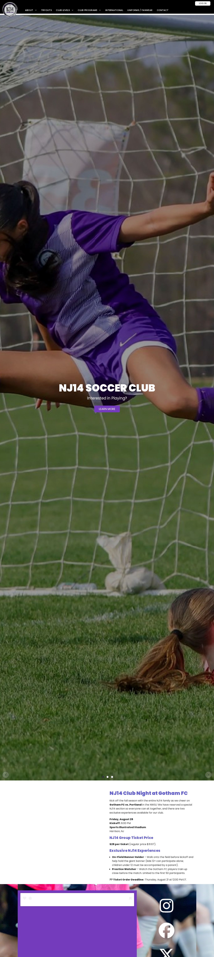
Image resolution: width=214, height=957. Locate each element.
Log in (202, 3)
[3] (112, 777)
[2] (108, 777)
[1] (103, 777)
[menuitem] (31, 10)
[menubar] (97, 10)
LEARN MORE (107, 411)
